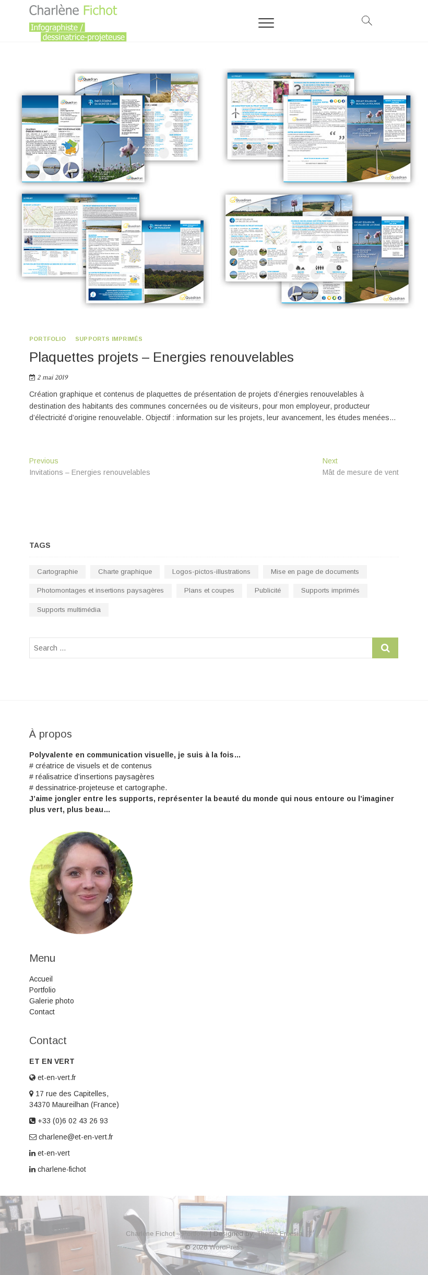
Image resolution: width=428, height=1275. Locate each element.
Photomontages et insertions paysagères (100, 590)
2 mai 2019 (51, 378)
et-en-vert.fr (55, 1077)
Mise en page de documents (315, 571)
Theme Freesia (280, 1233)
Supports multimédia (69, 610)
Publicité (268, 590)
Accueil (41, 979)
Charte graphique (125, 571)
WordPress (226, 1247)
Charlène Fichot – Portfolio (167, 1233)
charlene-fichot (60, 1169)
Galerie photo (51, 1001)
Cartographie (57, 571)
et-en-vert (52, 1153)
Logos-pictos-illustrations (211, 571)
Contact (42, 1012)
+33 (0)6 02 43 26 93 (71, 1121)
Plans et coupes (209, 590)
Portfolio (47, 339)
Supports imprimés (108, 339)
